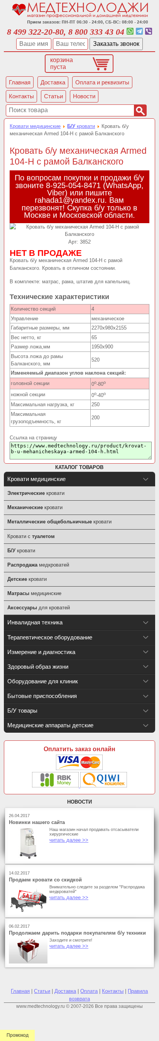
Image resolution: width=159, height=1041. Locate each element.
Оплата (89, 991)
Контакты (112, 991)
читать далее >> (68, 840)
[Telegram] (139, 32)
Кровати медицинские (35, 126)
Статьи (42, 991)
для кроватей (38, 607)
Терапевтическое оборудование (49, 637)
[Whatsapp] (130, 32)
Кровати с (31, 536)
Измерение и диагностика (41, 652)
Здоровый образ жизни (37, 666)
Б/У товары (22, 710)
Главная (20, 991)
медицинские (34, 593)
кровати (81, 126)
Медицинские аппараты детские (50, 725)
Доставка (65, 991)
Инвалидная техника (35, 622)
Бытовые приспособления (42, 696)
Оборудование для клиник (42, 681)
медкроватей (38, 565)
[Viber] (148, 32)
